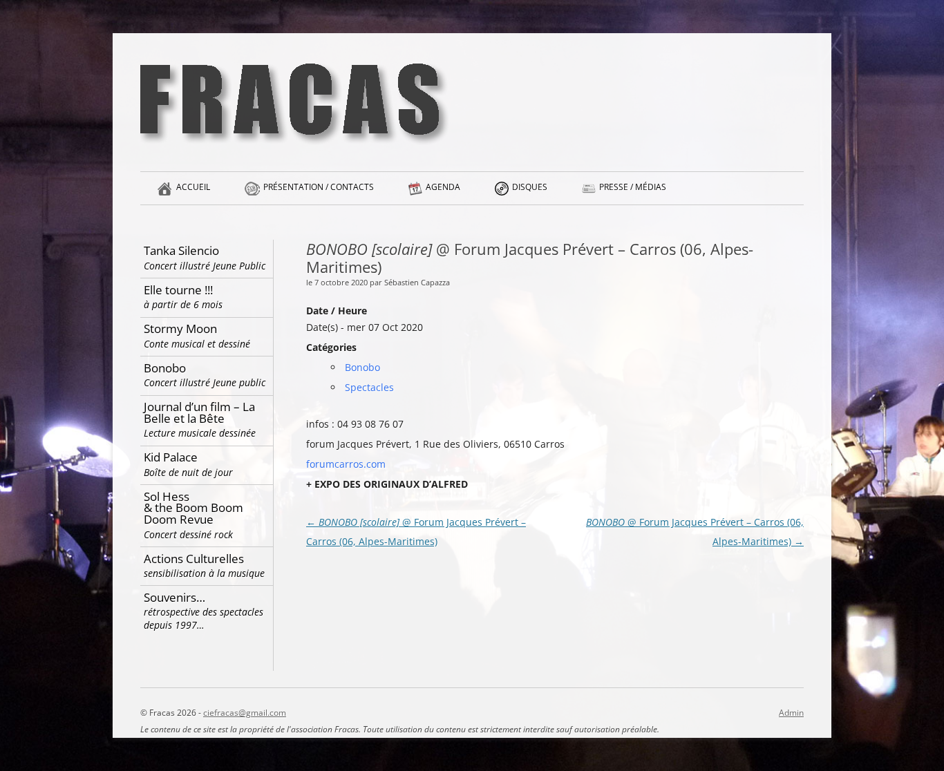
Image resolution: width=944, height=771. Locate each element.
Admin (791, 712)
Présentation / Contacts (318, 187)
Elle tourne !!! (183, 297)
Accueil (193, 187)
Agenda (443, 187)
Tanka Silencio (204, 257)
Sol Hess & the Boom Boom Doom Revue (193, 514)
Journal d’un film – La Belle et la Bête (200, 419)
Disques (529, 187)
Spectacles (369, 387)
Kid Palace (188, 464)
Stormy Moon (197, 335)
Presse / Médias (632, 187)
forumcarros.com (346, 463)
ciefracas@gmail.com (244, 712)
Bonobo (362, 367)
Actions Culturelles (204, 565)
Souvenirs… (203, 610)
